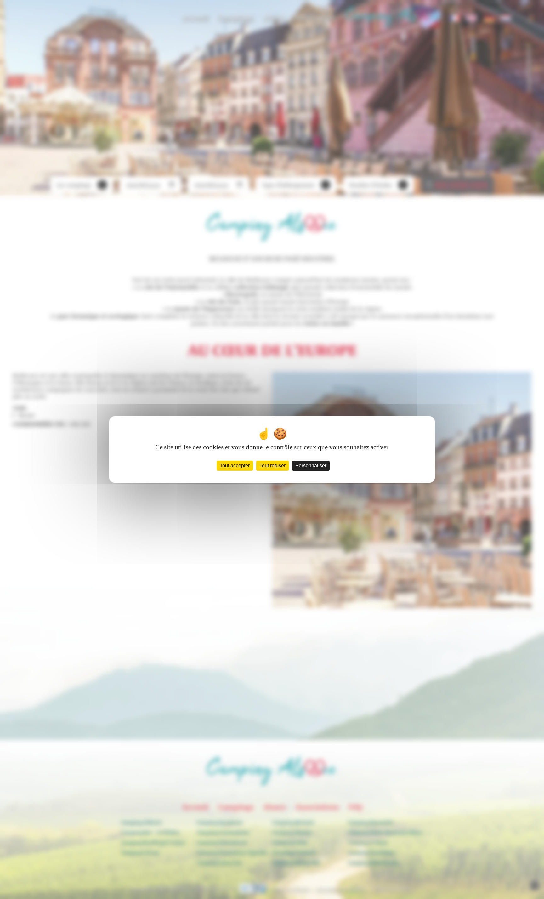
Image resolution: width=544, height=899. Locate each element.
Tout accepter (235, 465)
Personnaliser (310, 465)
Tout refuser (272, 465)
